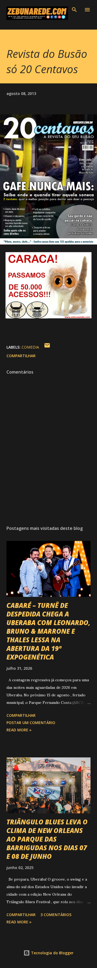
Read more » (19, 729)
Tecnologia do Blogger (52, 952)
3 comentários (55, 914)
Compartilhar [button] (21, 355)
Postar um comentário (30, 722)
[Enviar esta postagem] (47, 347)
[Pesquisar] (74, 9)
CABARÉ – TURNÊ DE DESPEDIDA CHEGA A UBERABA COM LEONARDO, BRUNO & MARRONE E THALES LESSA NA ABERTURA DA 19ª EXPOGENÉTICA (48, 631)
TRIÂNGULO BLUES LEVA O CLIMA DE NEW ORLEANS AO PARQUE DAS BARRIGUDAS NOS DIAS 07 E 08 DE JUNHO (47, 839)
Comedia (30, 347)
